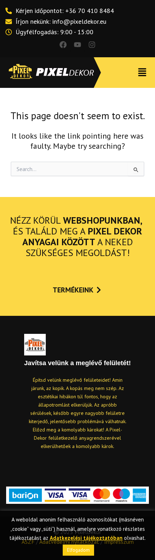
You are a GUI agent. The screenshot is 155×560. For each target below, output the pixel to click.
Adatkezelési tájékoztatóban (86, 537)
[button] (142, 72)
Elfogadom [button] (78, 550)
